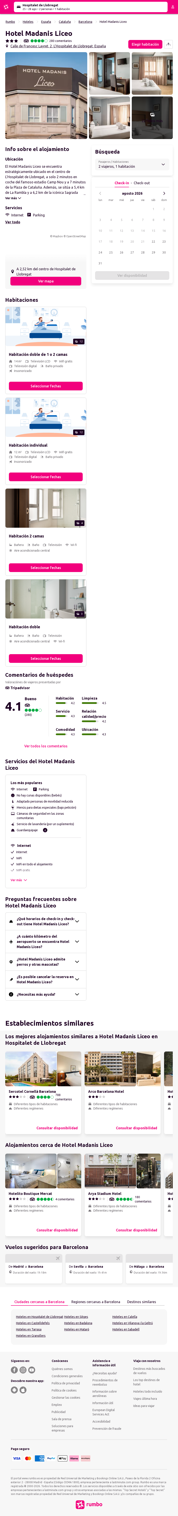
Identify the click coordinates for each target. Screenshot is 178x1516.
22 (153, 241)
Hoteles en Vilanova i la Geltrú (132, 1323)
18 (111, 241)
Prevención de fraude (106, 1428)
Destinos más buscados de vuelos (149, 1371)
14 (143, 230)
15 (153, 230)
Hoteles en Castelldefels (33, 1323)
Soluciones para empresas (62, 1428)
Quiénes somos (62, 1369)
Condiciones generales (67, 1376)
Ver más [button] (16, 880)
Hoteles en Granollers (31, 1335)
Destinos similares (141, 1302)
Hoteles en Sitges (76, 1317)
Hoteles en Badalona (78, 1323)
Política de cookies (64, 1390)
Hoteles (28, 21)
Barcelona (85, 21)
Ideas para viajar (144, 1406)
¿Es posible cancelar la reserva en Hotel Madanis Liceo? (45, 979)
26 (121, 252)
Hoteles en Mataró (76, 1329)
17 (100, 241)
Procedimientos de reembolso (105, 1382)
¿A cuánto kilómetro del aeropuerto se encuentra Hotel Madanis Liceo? (43, 941)
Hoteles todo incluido (147, 1391)
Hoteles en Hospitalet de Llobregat (39, 1317)
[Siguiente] (164, 193)
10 (100, 230)
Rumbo (10, 21)
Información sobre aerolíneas (104, 1394)
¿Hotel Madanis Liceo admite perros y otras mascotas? (41, 961)
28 (143, 252)
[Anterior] (100, 193)
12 (121, 230)
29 (153, 252)
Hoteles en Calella (124, 1317)
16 (164, 230)
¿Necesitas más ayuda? (36, 994)
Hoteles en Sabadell (126, 1329)
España (46, 21)
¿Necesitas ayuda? (104, 1373)
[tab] (39, 1302)
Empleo (57, 1405)
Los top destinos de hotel (146, 1382)
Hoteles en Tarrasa (28, 1329)
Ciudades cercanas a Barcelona (39, 1302)
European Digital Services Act (103, 1412)
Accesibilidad (101, 1421)
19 (121, 241)
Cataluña (65, 21)
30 (164, 252)
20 (132, 241)
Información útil (102, 1403)
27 (132, 252)
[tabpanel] (89, 1327)
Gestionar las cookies (66, 1397)
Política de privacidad (66, 1383)
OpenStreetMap (76, 236)
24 (100, 252)
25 (111, 252)
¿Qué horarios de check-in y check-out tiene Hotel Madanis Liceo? (46, 921)
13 (132, 230)
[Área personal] (173, 7)
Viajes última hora (145, 1398)
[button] (46, 95)
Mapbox (58, 236)
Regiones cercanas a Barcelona (95, 1302)
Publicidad (59, 1412)
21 (143, 241)
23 (164, 241)
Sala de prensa (61, 1419)
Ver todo (12, 222)
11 (111, 230)
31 (100, 263)
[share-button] (168, 44)
